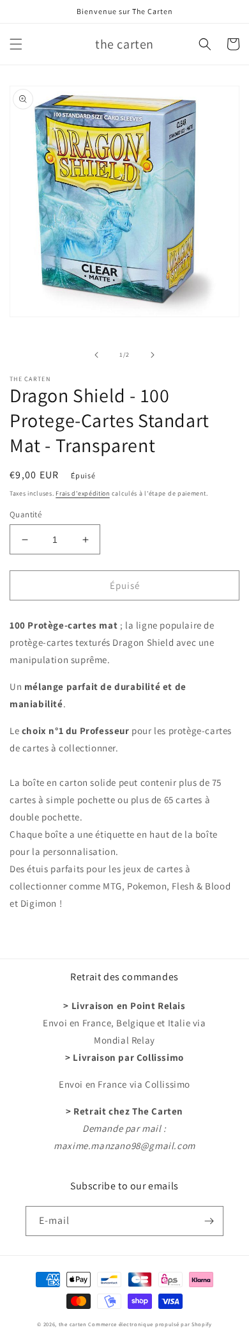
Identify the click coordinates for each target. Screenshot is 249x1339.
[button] (16, 44)
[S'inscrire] (209, 1221)
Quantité (26, 514)
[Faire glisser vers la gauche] (96, 355)
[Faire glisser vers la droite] (153, 355)
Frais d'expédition (83, 493)
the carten (74, 1323)
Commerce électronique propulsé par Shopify (149, 1323)
